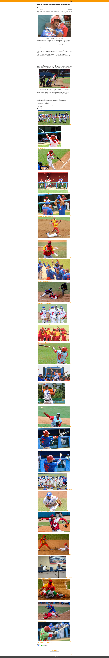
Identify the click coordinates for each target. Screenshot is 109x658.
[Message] (43, 645)
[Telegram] (40, 645)
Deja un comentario (54, 650)
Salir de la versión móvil (54, 656)
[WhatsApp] (42, 645)
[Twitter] (39, 645)
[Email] (44, 645)
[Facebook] (38, 645)
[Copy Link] (46, 645)
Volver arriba (70, 654)
